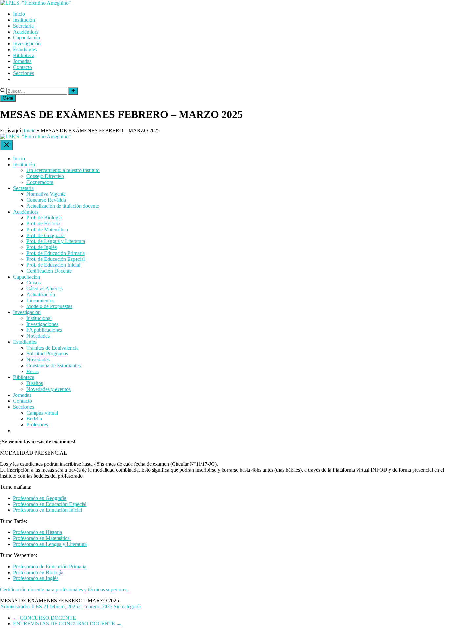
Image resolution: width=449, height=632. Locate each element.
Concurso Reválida (46, 200)
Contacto (22, 67)
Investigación (27, 43)
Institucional (39, 318)
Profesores (37, 424)
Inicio (19, 14)
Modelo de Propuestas (49, 306)
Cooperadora (39, 182)
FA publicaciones (44, 330)
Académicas (25, 31)
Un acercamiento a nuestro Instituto (63, 170)
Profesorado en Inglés (35, 578)
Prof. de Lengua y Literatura (55, 241)
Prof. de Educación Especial (55, 259)
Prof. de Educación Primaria (55, 253)
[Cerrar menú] (6, 145)
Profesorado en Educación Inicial (47, 510)
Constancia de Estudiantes (53, 365)
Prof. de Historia (43, 223)
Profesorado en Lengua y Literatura (50, 544)
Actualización (40, 294)
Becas (32, 371)
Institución (24, 20)
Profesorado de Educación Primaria (49, 566)
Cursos (33, 282)
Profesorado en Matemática (42, 538)
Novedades (38, 336)
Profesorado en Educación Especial (49, 504)
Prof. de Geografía (45, 235)
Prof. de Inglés (41, 247)
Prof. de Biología (44, 217)
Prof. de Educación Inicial (53, 265)
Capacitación (26, 37)
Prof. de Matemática (47, 229)
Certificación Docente (49, 271)
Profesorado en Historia (37, 532)
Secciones (23, 73)
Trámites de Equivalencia (52, 347)
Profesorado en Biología (38, 572)
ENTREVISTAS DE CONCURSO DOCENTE (67, 623)
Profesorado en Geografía (39, 498)
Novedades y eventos (48, 389)
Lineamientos (40, 300)
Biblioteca (23, 55)
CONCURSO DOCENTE (44, 618)
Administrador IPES (21, 606)
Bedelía (34, 418)
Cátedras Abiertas (44, 288)
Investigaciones (42, 324)
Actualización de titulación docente (62, 206)
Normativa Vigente (46, 194)
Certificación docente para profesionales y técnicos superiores (64, 589)
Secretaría (23, 26)
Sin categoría (127, 606)
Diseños (34, 383)
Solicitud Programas (47, 353)
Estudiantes (25, 49)
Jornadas (22, 61)
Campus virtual (42, 413)
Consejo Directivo (45, 176)
